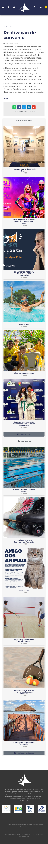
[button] (3, 7)
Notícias (7, 26)
